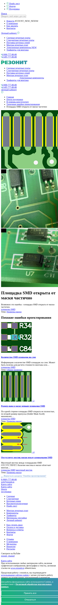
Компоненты (12, 513)
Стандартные (12, 499)
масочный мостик (24, 470)
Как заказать (12, 26)
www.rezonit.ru (17, 568)
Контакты (11, 28)
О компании (12, 23)
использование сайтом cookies (15, 575)
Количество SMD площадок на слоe (18, 357)
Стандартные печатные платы (20, 40)
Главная (10, 97)
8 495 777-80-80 (9, 57)
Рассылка (10, 549)
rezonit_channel (8, 556)
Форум (12, 6)
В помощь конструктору (17, 102)
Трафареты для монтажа (17, 50)
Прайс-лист (14, 3)
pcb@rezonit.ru (7, 482)
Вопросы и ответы (15, 530)
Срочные (10, 496)
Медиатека (11, 544)
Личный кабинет (9, 33)
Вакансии (11, 546)
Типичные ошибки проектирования (23, 104)
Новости (10, 21)
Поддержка (14, 9)
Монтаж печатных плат (17, 45)
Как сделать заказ (14, 525)
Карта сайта (6, 484)
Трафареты (11, 515)
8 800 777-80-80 (9, 54)
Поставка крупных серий (18, 42)
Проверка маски (14, 312)
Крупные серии (13, 501)
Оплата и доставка (15, 527)
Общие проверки (14, 370)
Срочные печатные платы (18, 38)
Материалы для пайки (16, 518)
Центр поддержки (14, 99)
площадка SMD (8, 309)
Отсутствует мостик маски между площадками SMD (26, 457)
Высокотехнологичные (17, 503)
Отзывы (10, 539)
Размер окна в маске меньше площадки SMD (23, 406)
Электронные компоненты (21, 47)
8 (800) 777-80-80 (9, 479)
